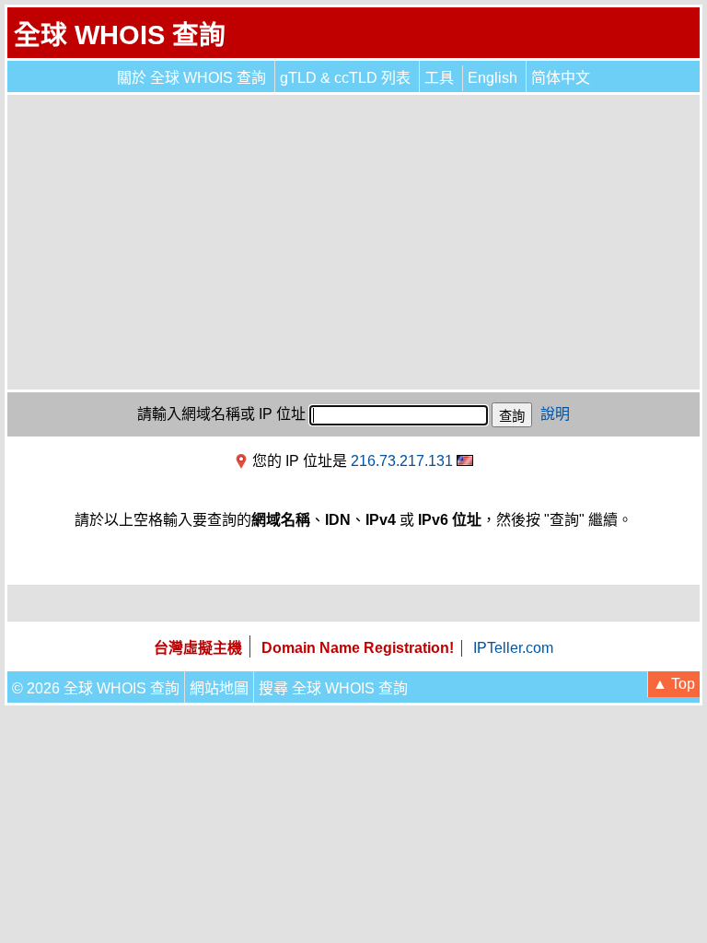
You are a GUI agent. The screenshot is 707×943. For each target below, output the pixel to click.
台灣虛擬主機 (198, 648)
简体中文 (560, 78)
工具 (439, 78)
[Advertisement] (353, 242)
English (492, 78)
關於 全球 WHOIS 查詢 (191, 78)
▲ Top (674, 684)
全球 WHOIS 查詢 (120, 35)
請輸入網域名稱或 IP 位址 (221, 414)
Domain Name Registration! (357, 648)
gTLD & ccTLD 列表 (345, 78)
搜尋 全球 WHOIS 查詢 (333, 688)
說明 (555, 414)
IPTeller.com (513, 648)
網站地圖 (219, 688)
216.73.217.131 (402, 461)
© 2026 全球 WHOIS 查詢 (96, 688)
